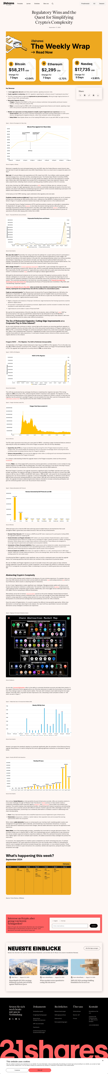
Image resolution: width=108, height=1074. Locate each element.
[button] (20, 3)
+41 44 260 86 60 (94, 1025)
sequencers (45, 804)
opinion (55, 207)
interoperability (30, 593)
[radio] (55, 921)
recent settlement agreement (29, 266)
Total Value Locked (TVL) (13, 398)
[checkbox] (75, 921)
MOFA (43, 802)
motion (28, 206)
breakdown (9, 460)
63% (39, 185)
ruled (59, 312)
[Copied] (89, 95)
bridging (56, 587)
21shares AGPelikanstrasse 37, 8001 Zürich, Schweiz (93, 1019)
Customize (17, 1070)
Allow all (40, 1070)
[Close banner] (102, 1060)
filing (25, 271)
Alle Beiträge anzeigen (92, 948)
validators (37, 804)
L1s (48, 580)
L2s (64, 580)
